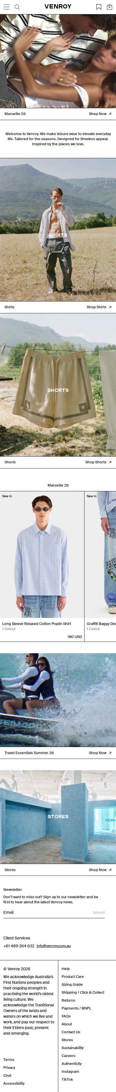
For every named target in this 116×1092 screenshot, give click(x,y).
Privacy (9, 1067)
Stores (67, 1039)
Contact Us (71, 1032)
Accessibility (13, 1083)
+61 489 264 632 (18, 945)
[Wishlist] (99, 7)
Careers (68, 1055)
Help (66, 968)
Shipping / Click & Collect (83, 992)
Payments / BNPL (76, 1008)
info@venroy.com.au (54, 945)
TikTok (67, 1079)
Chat (7, 1075)
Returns (68, 1000)
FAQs (66, 1016)
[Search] (17, 7)
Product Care (73, 976)
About (67, 1024)
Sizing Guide (72, 984)
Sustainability (73, 1047)
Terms (8, 1059)
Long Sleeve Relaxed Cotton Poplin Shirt (36, 623)
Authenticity (72, 1063)
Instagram (70, 1071)
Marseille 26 (58, 485)
